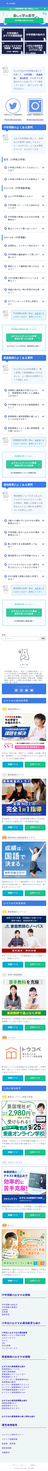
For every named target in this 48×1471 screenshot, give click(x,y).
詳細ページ (13, 764)
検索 (4, 635)
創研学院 (6, 1314)
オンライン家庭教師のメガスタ (15, 1387)
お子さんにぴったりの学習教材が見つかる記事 (24, 337)
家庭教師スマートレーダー (13, 1374)
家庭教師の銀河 (9, 1382)
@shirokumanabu (13, 120)
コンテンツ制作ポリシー (13, 1434)
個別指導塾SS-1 (9, 1403)
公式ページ (35, 764)
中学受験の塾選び (10, 1307)
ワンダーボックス (10, 1348)
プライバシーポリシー (19, 1465)
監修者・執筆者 (9, 1443)
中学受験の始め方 (10, 1304)
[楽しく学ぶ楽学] (24, 4)
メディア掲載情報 (10, 1439)
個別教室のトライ (10, 1405)
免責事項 (6, 1452)
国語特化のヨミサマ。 (12, 1408)
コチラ (37, 313)
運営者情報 (7, 1448)
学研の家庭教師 (9, 1371)
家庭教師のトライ (10, 1377)
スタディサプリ (9, 1338)
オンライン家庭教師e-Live (13, 1392)
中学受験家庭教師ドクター (13, 1390)
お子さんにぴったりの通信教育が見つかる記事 (24, 612)
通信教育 (24, 78)
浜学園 (5, 1312)
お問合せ (33, 1465)
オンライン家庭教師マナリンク (15, 1384)
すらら (5, 1340)
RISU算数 (6, 1346)
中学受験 (28, 74)
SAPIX (5, 1309)
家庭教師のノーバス (11, 1369)
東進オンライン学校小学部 (13, 1335)
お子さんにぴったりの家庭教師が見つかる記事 (24, 464)
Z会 (3, 1343)
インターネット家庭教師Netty (15, 1379)
